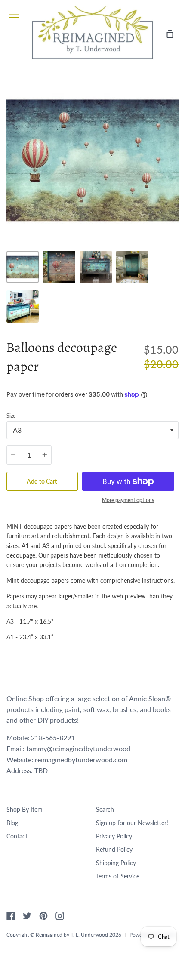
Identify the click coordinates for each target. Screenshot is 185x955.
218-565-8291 (52, 737)
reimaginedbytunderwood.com (80, 759)
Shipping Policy (116, 862)
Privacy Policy (114, 836)
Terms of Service (117, 876)
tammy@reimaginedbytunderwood (77, 748)
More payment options (128, 500)
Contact (17, 836)
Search (105, 809)
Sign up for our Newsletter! (132, 822)
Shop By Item (24, 809)
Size (10, 416)
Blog (12, 822)
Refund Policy (114, 849)
